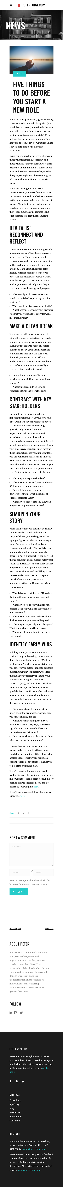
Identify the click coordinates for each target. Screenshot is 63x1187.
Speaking (14, 1104)
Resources (15, 1112)
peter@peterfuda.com (34, 1149)
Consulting (15, 1100)
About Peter (16, 1116)
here (36, 786)
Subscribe (15, 1120)
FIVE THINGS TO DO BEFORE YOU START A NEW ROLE (31, 97)
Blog (12, 1108)
